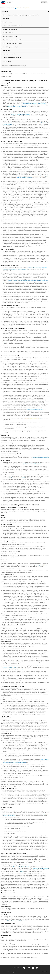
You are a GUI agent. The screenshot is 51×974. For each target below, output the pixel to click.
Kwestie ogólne (5, 11)
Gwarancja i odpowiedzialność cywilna (11, 47)
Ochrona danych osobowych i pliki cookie (12, 57)
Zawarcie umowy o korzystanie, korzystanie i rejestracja (14, 669)
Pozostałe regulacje (7, 61)
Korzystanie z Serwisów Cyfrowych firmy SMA (12, 25)
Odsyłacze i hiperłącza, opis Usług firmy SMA (12, 40)
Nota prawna (44, 972)
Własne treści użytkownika (8, 32)
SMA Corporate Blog (16, 968)
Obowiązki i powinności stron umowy (11, 36)
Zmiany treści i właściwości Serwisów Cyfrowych (13, 43)
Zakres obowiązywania (7, 22)
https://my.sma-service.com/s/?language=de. (32, 464)
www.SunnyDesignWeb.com (41, 565)
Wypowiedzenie (6, 50)
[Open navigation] (48, 2)
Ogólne (22, 871)
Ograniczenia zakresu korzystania (10, 29)
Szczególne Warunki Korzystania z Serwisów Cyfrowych (34, 103)
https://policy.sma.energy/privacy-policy (41, 457)
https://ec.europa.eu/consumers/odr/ (16, 478)
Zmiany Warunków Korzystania (9, 54)
